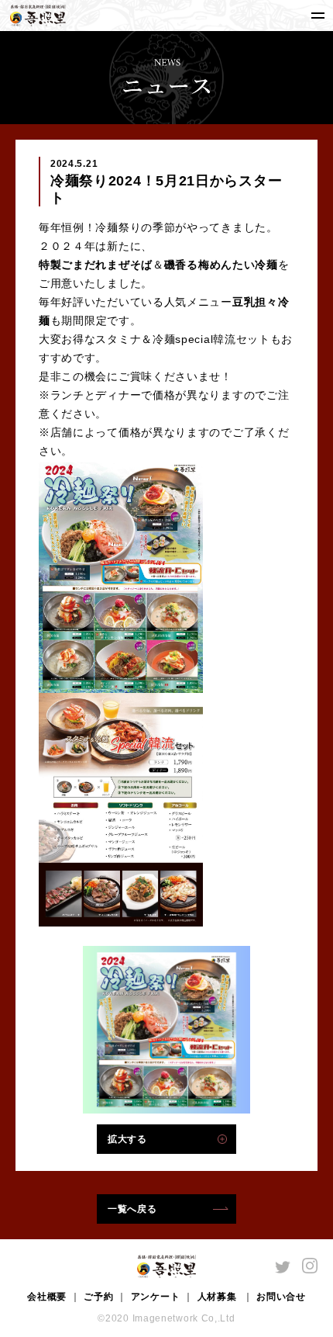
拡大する (127, 1139)
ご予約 (98, 1296)
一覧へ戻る (132, 1209)
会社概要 (47, 1296)
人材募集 (218, 1296)
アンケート (155, 1296)
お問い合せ (281, 1296)
